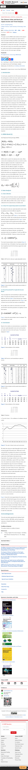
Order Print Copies (5, 756)
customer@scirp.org (8, 690)
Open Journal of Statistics (7, 615)
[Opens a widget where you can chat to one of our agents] (23, 767)
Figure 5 (3, 497)
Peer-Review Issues (19, 744)
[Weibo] (22, 683)
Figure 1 (21, 219)
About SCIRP (19, 736)
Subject (2, 740)
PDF (16, 30)
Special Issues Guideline (7, 579)
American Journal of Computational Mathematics (12, 630)
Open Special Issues (6, 573)
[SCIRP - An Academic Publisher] (9, 2)
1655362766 (6, 695)
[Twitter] (2, 683)
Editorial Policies (18, 740)
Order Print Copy (5, 586)
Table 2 (11, 298)
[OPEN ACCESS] (24, 2)
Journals (8, 10)
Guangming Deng (8, 24)
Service (3, 750)
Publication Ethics (19, 754)
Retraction (17, 758)
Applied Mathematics (5, 16)
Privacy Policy (18, 759)
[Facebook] (9, 683)
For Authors (17, 742)
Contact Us (4, 589)
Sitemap (3, 744)
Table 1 (15, 215)
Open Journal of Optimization (8, 661)
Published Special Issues (7, 576)
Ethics (16, 738)
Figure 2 (23, 242)
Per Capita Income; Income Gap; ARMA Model (11, 54)
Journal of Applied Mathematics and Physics (11, 646)
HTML (19, 30)
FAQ (2, 591)
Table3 (7, 331)
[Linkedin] (15, 683)
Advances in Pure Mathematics (9, 599)
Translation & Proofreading (7, 758)
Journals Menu (5, 540)
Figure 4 (3, 317)
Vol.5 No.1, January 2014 (16, 16)
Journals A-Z (3, 738)
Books (2, 742)
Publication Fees (18, 746)
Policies (17, 750)
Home (3, 10)
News (2, 747)
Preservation (17, 756)
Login (3, 6)
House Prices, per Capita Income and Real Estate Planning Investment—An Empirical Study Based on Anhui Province (13, 561)
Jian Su (2, 24)
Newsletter (3, 584)
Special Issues (18, 747)
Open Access (18, 752)
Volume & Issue (4, 761)
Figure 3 (23, 300)
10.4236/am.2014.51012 (8, 30)
